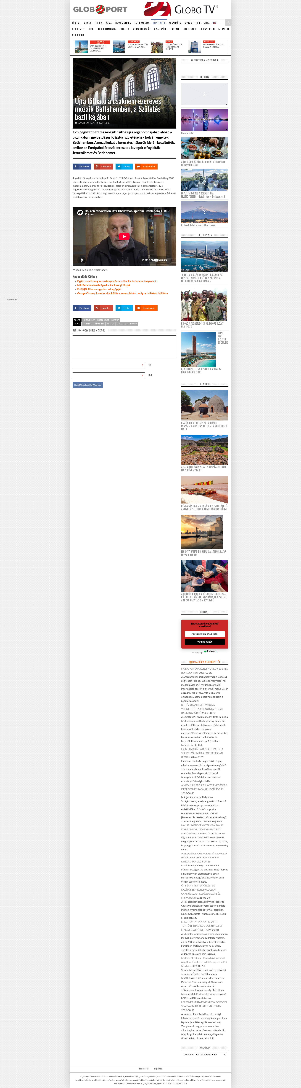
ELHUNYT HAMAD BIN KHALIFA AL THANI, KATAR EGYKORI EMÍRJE (203, 553)
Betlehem (87, 324)
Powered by (170, 299)
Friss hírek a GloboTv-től (206, 662)
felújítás (99, 324)
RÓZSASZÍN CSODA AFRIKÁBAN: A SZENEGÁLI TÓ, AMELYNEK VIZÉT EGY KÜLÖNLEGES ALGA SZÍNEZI (204, 507)
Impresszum (144, 1068)
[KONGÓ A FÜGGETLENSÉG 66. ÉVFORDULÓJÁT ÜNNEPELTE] (157, 46)
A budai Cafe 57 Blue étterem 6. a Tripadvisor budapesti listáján (203, 163)
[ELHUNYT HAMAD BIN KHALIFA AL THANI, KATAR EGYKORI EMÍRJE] (203, 532)
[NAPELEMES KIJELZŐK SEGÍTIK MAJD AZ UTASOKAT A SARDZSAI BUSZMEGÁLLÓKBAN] (194, 46)
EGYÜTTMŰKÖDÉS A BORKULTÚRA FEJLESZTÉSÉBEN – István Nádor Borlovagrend (203, 194)
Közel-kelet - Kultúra (108, 320)
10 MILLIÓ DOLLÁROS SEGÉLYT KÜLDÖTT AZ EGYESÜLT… (138, 45)
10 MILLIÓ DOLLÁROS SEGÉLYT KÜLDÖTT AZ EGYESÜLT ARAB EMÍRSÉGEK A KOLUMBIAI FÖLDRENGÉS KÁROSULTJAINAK (201, 278)
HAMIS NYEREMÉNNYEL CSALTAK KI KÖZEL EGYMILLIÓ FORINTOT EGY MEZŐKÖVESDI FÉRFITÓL (202, 829)
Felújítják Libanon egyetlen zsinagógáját (99, 289)
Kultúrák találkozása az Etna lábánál (198, 225)
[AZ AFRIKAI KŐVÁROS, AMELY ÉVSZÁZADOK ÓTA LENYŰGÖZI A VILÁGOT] (206, 449)
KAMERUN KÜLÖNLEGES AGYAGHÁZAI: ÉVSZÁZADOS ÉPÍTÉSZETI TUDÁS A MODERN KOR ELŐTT (204, 426)
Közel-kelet (134, 41)
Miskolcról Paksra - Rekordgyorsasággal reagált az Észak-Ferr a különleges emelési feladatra (204, 962)
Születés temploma (127, 324)
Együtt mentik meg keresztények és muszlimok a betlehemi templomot (116, 281)
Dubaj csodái (187, 133)
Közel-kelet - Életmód (100, 42)
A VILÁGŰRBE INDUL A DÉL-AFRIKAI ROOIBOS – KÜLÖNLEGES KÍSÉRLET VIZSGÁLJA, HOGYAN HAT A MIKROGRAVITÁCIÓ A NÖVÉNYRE (204, 597)
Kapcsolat (158, 1068)
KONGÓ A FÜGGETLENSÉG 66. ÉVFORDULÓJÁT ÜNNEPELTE (174, 46)
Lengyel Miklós (86, 123)
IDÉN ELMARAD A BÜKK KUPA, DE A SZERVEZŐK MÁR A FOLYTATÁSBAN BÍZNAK (202, 753)
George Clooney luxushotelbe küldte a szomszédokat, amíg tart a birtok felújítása (122, 293)
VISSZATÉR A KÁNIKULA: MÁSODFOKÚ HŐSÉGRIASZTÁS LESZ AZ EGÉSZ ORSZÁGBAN (204, 857)
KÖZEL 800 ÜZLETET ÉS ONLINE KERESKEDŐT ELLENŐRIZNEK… (98, 48)
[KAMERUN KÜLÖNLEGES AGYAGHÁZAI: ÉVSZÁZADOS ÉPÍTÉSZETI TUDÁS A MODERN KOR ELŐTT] (206, 405)
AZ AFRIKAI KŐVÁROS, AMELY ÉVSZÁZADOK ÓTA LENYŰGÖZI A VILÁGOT (203, 468)
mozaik (110, 324)
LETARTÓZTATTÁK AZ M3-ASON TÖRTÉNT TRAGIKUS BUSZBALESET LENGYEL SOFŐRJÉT (201, 926)
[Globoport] (100, 9)
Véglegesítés (205, 641)
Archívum (189, 1054)
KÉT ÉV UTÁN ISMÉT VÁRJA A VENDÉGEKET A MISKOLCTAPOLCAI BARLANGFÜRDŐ (202, 709)
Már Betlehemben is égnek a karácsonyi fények (103, 285)
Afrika (169, 41)
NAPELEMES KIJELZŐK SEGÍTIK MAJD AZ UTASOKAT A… (213, 45)
